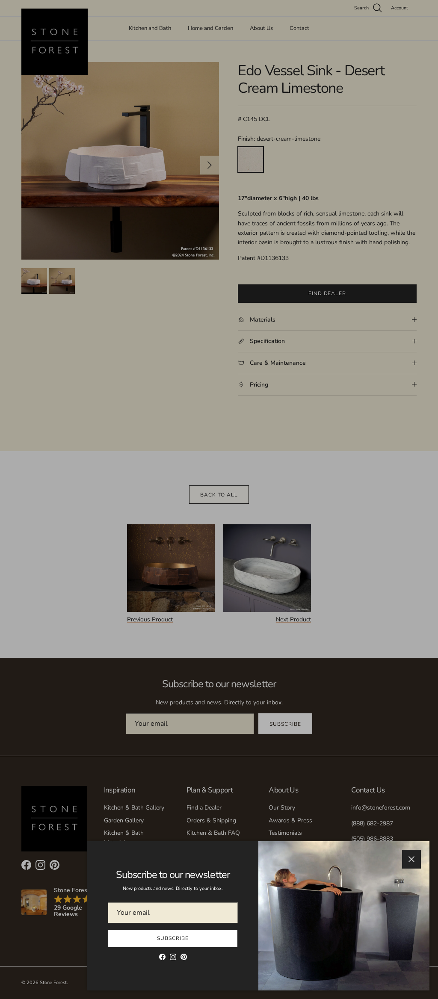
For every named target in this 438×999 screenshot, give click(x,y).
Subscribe (173, 938)
